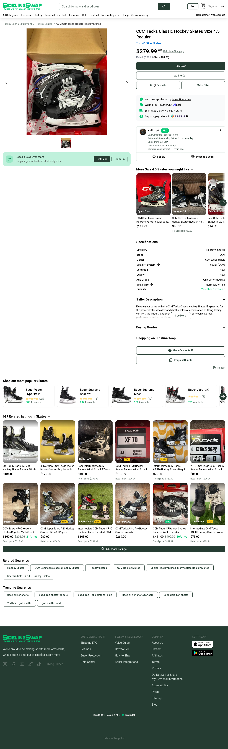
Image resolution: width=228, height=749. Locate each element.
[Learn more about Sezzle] (179, 116)
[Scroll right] (223, 202)
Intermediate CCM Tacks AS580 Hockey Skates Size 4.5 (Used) (207, 530)
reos (156, 459)
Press (155, 691)
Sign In (212, 6)
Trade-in (120, 159)
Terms (156, 662)
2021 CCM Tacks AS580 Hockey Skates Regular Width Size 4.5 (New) (19, 468)
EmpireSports (86, 521)
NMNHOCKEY (198, 459)
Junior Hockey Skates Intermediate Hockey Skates (180, 567)
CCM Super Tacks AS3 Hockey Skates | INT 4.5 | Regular (57, 530)
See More (180, 315)
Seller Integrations (126, 662)
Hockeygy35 (85, 459)
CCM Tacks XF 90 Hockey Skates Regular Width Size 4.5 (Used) (19, 530)
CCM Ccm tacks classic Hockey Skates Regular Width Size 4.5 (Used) (152, 220)
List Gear (102, 159)
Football (94, 15)
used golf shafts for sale (53, 595)
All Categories (11, 15)
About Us (157, 642)
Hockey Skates (44, 23)
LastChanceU (198, 521)
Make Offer (203, 85)
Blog (154, 704)
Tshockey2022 (124, 522)
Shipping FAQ (89, 642)
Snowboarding (139, 15)
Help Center (203, 15)
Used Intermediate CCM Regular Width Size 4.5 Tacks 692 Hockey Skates (94, 468)
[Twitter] (30, 665)
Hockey (38, 15)
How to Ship (122, 655)
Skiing (125, 15)
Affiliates (157, 655)
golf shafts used (51, 603)
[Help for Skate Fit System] (158, 264)
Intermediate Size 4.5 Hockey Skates (28, 576)
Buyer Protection (91, 655)
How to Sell (122, 649)
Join (222, 6)
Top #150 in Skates (148, 43)
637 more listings (116, 549)
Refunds (86, 649)
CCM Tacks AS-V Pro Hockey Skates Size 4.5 (131, 530)
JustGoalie (47, 459)
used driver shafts (18, 595)
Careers (157, 649)
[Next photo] (127, 83)
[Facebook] (13, 665)
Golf (84, 15)
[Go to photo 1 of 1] (66, 143)
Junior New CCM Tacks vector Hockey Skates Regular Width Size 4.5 (57, 468)
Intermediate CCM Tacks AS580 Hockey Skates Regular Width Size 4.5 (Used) (170, 468)
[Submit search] (164, 6)
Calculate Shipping (173, 51)
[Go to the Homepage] (22, 6)
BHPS (119, 459)
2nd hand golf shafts (19, 603)
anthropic (159, 521)
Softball (62, 15)
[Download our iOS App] (205, 644)
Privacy (156, 668)
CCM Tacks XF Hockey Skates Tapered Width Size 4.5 (169, 530)
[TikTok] (39, 665)
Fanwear (26, 15)
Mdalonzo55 (179, 211)
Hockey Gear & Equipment (17, 23)
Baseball (50, 15)
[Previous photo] (6, 83)
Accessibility (160, 685)
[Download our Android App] (208, 653)
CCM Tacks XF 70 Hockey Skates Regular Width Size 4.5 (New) (132, 468)
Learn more (53, 654)
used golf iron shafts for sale (95, 595)
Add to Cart (180, 75)
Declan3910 (10, 522)
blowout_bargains (51, 521)
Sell (192, 6)
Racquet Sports (110, 15)
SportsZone (144, 211)
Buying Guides (54, 664)
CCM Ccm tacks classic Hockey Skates (78, 23)
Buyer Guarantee (181, 99)
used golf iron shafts (176, 595)
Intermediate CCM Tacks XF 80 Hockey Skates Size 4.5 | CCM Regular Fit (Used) (95, 530)
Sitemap (157, 698)
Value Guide (218, 15)
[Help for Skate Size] (151, 284)
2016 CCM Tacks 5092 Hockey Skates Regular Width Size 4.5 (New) (207, 468)
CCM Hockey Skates (128, 567)
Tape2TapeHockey (13, 459)
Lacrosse (74, 15)
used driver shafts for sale (137, 595)
